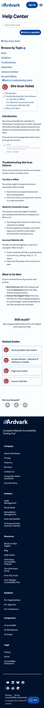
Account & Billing (8, 76)
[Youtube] (7, 682)
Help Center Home (11, 40)
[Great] (7, 405)
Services (8, 467)
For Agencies (10, 604)
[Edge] (18, 688)
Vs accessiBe (10, 625)
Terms (7, 656)
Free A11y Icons (11, 575)
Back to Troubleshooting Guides (18, 80)
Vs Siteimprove (11, 630)
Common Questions (9, 71)
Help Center (9, 555)
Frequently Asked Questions (12, 477)
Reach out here (31, 298)
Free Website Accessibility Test (12, 581)
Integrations (6, 67)
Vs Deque (8, 634)
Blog (6, 550)
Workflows (6, 57)
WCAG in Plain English (10, 544)
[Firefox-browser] (12, 688)
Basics (4, 52)
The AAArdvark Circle (11, 569)
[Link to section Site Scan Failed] (37, 86)
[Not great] (25, 405)
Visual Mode (9, 507)
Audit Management (10, 501)
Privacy (7, 652)
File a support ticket (11, 323)
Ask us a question (31, 32)
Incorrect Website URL (18, 105)
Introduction (9, 93)
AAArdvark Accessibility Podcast (10, 561)
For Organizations (12, 600)
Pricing (7, 458)
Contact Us (9, 471)
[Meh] (16, 405)
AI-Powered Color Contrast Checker (12, 524)
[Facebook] (22, 682)
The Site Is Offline (15, 99)
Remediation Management (10, 513)
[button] (40, 5)
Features (8, 462)
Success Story (10, 483)
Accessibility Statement (10, 662)
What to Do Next (11, 108)
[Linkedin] (12, 682)
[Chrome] (7, 688)
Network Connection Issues (20, 102)
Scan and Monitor (12, 519)
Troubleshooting (8, 62)
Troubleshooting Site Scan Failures (19, 96)
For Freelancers (11, 609)
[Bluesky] (17, 682)
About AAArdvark (12, 453)
